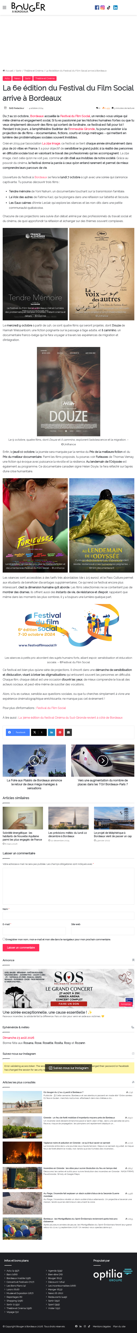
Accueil (9, 70)
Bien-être (53, 1274)
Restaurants (54, 1297)
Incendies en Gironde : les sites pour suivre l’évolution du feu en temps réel (80, 1168)
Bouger (52, 1278)
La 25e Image (51, 143)
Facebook (97, 7)
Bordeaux (37, 116)
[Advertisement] (68, 42)
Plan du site (119, 1326)
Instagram (102, 7)
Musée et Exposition (17, 1293)
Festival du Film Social (75, 116)
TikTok (109, 7)
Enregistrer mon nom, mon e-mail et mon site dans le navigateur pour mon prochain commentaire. (58, 939)
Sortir (19, 70)
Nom (6, 909)
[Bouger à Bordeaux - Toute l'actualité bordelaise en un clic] (28, 8)
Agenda (52, 1270)
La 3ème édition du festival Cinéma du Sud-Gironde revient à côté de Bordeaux (70, 717)
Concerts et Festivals (17, 1282)
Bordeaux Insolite (16, 1278)
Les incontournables (59, 1285)
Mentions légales (102, 1326)
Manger (52, 1289)
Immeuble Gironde (82, 129)
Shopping (12, 1300)
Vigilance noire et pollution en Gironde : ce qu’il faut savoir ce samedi (77, 1143)
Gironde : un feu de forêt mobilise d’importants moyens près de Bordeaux (79, 1117)
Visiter (51, 1308)
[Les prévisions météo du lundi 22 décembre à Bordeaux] (68, 818)
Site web (75, 924)
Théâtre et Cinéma (33, 70)
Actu (7, 78)
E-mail (7, 924)
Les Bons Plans (14, 1285)
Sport (51, 1304)
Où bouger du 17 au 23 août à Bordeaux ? (63, 1092)
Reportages (13, 1297)
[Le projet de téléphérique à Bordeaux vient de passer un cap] (114, 818)
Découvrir (53, 1282)
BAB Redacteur (16, 108)
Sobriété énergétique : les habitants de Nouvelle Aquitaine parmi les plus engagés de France (22, 836)
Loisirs (10, 1289)
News (17, 78)
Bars (9, 1274)
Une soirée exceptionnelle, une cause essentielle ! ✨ (47, 1012)
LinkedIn (115, 7)
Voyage (10, 1312)
